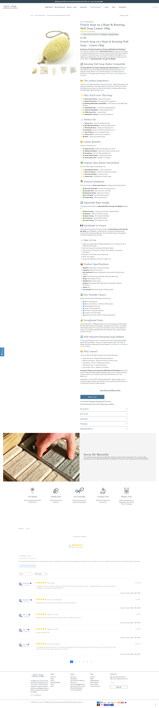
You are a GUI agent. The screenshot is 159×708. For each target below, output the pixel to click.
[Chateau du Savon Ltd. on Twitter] (31, 695)
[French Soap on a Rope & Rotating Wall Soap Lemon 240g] (55, 42)
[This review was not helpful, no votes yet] (138, 593)
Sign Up (118, 687)
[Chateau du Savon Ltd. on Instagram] (38, 695)
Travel (106, 7)
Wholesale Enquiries (76, 688)
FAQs (91, 679)
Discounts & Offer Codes (77, 686)
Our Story (73, 677)
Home (32, 15)
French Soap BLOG (75, 690)
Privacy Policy (94, 684)
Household (83, 7)
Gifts (113, 7)
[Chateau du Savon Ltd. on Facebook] (33, 695)
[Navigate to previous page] (67, 661)
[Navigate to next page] (91, 661)
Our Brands (73, 679)
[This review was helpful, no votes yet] (135, 593)
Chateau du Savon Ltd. (39, 702)
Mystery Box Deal (60, 7)
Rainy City (80, 702)
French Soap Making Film (77, 684)
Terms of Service (95, 686)
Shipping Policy (94, 680)
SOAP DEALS (49, 7)
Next (127, 15)
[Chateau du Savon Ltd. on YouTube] (35, 695)
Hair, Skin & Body (96, 7)
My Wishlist (122, 7)
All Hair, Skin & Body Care (40, 15)
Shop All (69, 7)
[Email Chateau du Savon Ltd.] (40, 695)
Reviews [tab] (21, 528)
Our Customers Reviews (77, 680)
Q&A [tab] (27, 528)
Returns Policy (94, 682)
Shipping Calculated (95, 401)
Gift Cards (73, 682)
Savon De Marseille (86, 22)
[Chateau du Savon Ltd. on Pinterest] (36, 695)
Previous (122, 15)
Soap (74, 7)
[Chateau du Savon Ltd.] (10, 7)
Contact (92, 677)
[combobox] (25, 573)
